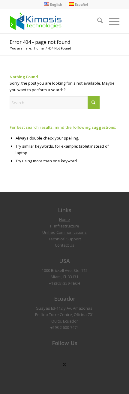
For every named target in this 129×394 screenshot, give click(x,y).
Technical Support (64, 239)
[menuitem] (53, 4)
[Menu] (111, 21)
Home (64, 219)
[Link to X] (64, 364)
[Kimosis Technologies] (53, 21)
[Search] (97, 21)
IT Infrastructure (64, 226)
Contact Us (64, 245)
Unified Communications (64, 232)
